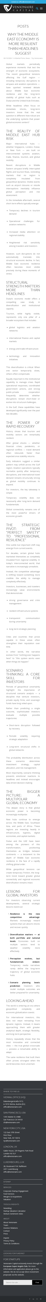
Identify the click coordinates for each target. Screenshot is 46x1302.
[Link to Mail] (41, 1299)
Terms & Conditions (11, 1243)
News (28, 58)
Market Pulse (20, 58)
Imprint (6, 1238)
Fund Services (8, 1194)
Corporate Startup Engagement (15, 1191)
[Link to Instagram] (37, 1299)
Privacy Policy (8, 1241)
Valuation (7, 1199)
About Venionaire (10, 1222)
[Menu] (41, 8)
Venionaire (38, 58)
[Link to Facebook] (30, 1299)
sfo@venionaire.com (11, 1122)
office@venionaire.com (27, 2)
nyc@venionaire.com (11, 1141)
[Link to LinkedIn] (33, 1299)
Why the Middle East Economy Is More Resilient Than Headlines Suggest (23, 43)
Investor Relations (10, 1228)
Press (5, 1234)
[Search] (35, 8)
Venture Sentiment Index (13, 1214)
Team (5, 1225)
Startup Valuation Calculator (14, 1211)
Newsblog (7, 1208)
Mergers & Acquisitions (12, 1196)
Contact (6, 1231)
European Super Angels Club (15, 1266)
